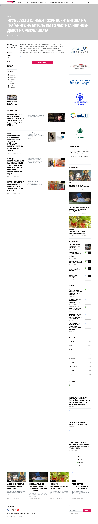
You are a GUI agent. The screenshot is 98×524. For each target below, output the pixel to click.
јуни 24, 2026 (72, 320)
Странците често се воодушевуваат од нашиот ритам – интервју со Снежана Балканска (75, 326)
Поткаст (66, 2)
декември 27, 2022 (73, 450)
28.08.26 (71, 189)
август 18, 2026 (72, 304)
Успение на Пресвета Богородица (74, 276)
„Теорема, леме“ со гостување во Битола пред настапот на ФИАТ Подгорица (79, 209)
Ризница (60, 2)
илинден (9, 67)
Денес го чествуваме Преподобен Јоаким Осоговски (79, 186)
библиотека (10, 65)
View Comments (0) (42, 63)
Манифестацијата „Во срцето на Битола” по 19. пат (12, 103)
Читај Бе (12, 516)
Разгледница (53, 2)
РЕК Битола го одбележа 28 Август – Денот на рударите (75, 269)
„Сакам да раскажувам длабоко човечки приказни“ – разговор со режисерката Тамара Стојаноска (75, 291)
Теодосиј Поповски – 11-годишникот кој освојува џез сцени (75, 301)
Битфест (71, 341)
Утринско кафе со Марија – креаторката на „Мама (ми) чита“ (75, 308)
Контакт (72, 2)
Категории (21, 2)
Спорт (71, 374)
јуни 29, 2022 (72, 406)
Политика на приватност (21, 514)
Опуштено (34, 2)
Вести (28, 2)
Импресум (10, 514)
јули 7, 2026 (71, 311)
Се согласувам (74, 513)
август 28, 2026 (72, 249)
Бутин (46, 2)
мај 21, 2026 (71, 331)
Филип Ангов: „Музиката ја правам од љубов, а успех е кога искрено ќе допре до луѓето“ (75, 316)
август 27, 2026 (72, 296)
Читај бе (9, 55)
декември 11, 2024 (73, 426)
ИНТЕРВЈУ (40, 2)
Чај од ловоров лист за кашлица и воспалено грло (78, 423)
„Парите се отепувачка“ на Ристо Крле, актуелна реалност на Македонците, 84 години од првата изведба (79, 445)
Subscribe (86, 510)
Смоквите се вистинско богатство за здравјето (77, 232)
